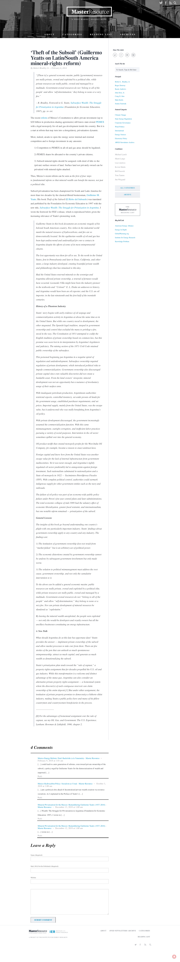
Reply (40, 776)
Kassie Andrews (120, 89)
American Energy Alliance (124, 226)
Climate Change (120, 115)
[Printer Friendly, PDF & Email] (133, 55)
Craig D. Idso (119, 96)
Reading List (101, 34)
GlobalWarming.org (122, 233)
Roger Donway (120, 85)
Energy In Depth (121, 229)
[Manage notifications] (174, 957)
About (49, 34)
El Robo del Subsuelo (76, 199)
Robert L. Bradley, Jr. (122, 82)
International (119, 130)
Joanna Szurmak (120, 103)
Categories (72, 34)
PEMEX (99, 121)
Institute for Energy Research (125, 237)
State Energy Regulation (123, 119)
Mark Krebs (119, 100)
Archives (128, 34)
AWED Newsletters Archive (124, 142)
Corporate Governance (123, 123)
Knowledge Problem (122, 241)
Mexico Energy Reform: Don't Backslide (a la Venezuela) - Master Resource (68, 758)
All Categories (127, 188)
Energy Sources (120, 134)
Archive (127, 194)
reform (44, 117)
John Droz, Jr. (120, 92)
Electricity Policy (121, 138)
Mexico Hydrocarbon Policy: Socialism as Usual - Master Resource (65, 783)
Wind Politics (119, 126)
